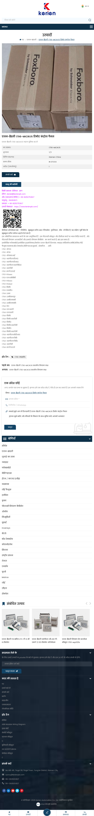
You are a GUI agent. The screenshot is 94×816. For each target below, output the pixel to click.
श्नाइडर (5, 462)
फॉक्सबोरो (6, 467)
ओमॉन (5, 511)
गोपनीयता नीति (7, 708)
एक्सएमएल (6, 704)
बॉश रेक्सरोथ (7, 539)
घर (23, 39)
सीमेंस (4, 445)
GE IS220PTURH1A (9, 749)
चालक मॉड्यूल (7, 736)
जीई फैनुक (6, 489)
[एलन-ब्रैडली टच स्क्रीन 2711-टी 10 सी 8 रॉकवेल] (15, 622)
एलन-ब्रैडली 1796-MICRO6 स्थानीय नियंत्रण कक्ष (29, 365)
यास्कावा (5, 484)
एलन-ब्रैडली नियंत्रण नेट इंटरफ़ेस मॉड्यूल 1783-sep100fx (74, 641)
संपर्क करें (9, 174)
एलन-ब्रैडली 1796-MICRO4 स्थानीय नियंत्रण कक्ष (27, 369)
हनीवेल (5, 495)
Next (90, 603)
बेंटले (4, 533)
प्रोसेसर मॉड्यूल (7, 753)
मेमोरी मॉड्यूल (7, 732)
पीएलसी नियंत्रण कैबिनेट (12, 506)
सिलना (5, 550)
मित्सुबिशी (6, 517)
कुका (4, 500)
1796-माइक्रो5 (20, 357)
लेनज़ (4, 561)
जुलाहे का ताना (8, 456)
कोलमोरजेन (7, 544)
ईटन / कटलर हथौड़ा (11, 478)
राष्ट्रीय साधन (7, 555)
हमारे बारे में (6, 688)
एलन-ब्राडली (31, 39)
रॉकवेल (5, 593)
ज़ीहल (4, 588)
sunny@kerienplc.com (15, 774)
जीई (3, 582)
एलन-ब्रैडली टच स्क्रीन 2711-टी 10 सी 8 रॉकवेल (15, 641)
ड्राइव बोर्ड (5, 728)
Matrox (5, 577)
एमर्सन (5, 566)
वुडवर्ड (4, 522)
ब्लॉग (4, 696)
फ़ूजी (4, 571)
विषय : (26, 393)
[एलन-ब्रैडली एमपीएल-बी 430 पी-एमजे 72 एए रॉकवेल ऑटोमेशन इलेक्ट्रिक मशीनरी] (46, 622)
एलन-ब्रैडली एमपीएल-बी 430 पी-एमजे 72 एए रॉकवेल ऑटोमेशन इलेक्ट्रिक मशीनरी (45, 641)
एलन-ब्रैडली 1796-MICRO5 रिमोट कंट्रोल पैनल (29, 393)
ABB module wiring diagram (13, 724)
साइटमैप (5, 700)
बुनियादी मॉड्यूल (8, 745)
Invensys (6, 528)
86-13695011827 (12, 779)
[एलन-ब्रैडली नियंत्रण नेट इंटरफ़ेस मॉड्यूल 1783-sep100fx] (76, 622)
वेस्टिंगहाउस (7, 473)
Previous (86, 603)
